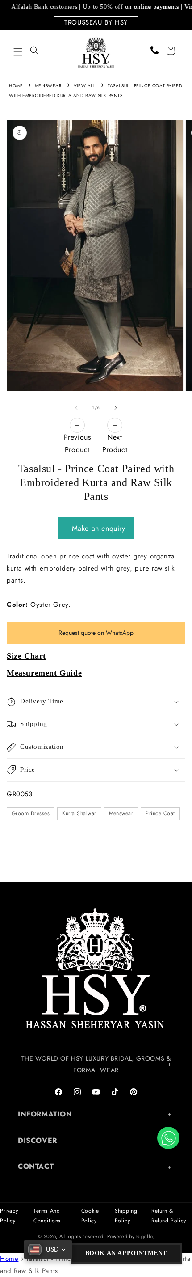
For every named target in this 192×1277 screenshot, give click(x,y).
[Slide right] (115, 408)
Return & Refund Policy (168, 1216)
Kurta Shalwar (79, 813)
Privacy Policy (9, 1216)
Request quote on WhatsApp (96, 632)
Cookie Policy (90, 1216)
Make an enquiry (96, 528)
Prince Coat (160, 813)
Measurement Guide (44, 672)
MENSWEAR (48, 85)
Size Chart (26, 655)
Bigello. (145, 1236)
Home (16, 85)
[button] (18, 52)
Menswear (121, 813)
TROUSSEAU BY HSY (96, 22)
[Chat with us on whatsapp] (168, 1138)
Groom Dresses (31, 813)
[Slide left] (76, 408)
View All (85, 85)
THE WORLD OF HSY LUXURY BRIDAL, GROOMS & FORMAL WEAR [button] (96, 1064)
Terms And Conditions (47, 1216)
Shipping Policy (126, 1216)
